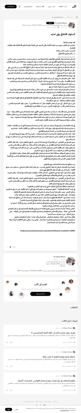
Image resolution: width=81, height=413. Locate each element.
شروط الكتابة (39, 401)
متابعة (50, 23)
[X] (36, 405)
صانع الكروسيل (28, 6)
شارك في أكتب (10, 6)
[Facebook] (40, 405)
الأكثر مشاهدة (40, 6)
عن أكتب (55, 401)
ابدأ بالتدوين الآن (40, 294)
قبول (8, 409)
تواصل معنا (47, 401)
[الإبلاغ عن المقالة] (7, 247)
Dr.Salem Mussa (61, 23)
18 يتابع (56, 259)
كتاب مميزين (51, 6)
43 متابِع (63, 259)
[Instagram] (44, 405)
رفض (16, 409)
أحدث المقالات (62, 6)
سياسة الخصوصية (28, 401)
